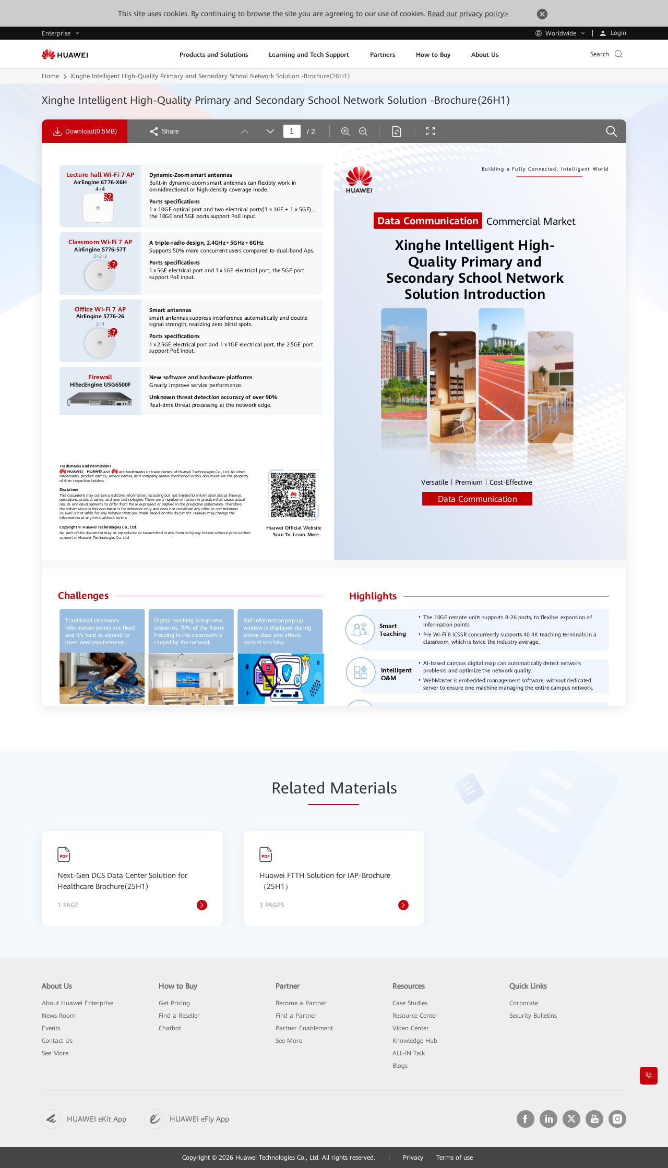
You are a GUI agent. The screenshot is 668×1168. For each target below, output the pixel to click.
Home (50, 76)
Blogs (400, 1065)
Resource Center (415, 1015)
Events (51, 1028)
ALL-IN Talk (408, 1053)
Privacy (413, 1157)
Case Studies (409, 1003)
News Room (59, 1015)
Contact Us (57, 1040)
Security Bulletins (533, 1015)
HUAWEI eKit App (96, 1119)
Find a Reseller (179, 1015)
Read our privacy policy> (467, 13)
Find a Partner (296, 1015)
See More (55, 1053)
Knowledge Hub (414, 1040)
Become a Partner (301, 1003)
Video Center (410, 1028)
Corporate (523, 1003)
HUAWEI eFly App (199, 1119)
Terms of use (454, 1157)
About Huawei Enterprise (77, 1003)
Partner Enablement (304, 1028)
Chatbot (170, 1028)
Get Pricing (174, 1003)
